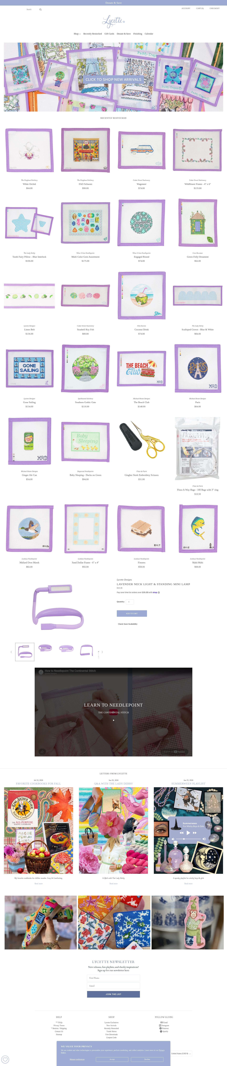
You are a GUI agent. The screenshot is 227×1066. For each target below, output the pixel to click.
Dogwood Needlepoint (85, 471)
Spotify (165, 1031)
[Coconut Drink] (141, 295)
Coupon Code (111, 1038)
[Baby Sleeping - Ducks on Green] (85, 441)
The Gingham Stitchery (29, 180)
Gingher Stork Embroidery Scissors (142, 475)
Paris (197, 402)
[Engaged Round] (141, 222)
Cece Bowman (198, 253)
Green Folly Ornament (197, 256)
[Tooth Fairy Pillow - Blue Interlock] (29, 222)
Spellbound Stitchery (85, 399)
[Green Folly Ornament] (197, 222)
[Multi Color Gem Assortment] (85, 222)
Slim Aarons (141, 326)
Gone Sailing (29, 402)
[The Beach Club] (141, 368)
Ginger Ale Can (29, 475)
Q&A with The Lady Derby (113, 783)
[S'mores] (141, 528)
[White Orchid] (29, 150)
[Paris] (197, 368)
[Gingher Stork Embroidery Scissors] (141, 441)
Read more (39, 884)
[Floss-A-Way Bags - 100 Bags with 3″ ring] (197, 448)
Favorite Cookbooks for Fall (38, 783)
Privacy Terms (59, 1026)
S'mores (141, 562)
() (200, 8)
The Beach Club (141, 402)
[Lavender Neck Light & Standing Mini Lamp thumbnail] (24, 652)
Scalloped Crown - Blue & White (198, 329)
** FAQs (59, 1023)
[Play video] (113, 720)
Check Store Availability (127, 624)
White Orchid (29, 184)
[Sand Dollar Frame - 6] (85, 528)
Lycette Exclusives (111, 1023)
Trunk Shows (112, 1031)
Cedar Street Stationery (141, 180)
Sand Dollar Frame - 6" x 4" (85, 562)
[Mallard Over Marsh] (29, 528)
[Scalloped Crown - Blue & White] (197, 295)
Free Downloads (111, 1034)
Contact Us (59, 1031)
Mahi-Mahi (197, 562)
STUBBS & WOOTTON (41, 920)
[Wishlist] (5, 1059)
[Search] (40, 9)
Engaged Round (141, 256)
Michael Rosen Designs (141, 399)
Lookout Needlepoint (29, 559)
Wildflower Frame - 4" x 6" (198, 184)
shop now (41, 925)
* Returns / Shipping (59, 1028)
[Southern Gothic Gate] (85, 368)
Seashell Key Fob (85, 329)
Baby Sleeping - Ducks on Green (85, 475)
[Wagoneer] (141, 150)
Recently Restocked (111, 1028)
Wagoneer (141, 184)
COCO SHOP (114, 920)
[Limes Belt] (29, 295)
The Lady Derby (29, 253)
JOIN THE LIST (113, 994)
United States (179, 1054)
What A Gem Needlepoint (85, 253)
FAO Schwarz (85, 184)
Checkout (215, 8)
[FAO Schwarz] (85, 150)
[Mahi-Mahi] (197, 528)
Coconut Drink (142, 329)
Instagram (165, 1026)
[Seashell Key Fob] (85, 295)
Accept (112, 1059)
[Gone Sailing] (29, 368)
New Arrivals (111, 1026)
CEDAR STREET (187, 920)
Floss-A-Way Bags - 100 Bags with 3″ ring (197, 489)
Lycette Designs (29, 326)
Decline (147, 1059)
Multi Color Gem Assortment (85, 256)
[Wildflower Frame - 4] (197, 150)
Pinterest (165, 1028)
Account (186, 8)
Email (165, 1023)
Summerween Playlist (188, 783)
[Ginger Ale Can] (29, 441)
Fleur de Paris (141, 471)
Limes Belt (29, 329)
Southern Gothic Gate (85, 402)
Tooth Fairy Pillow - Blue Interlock (29, 256)
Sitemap (59, 1034)
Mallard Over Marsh (29, 562)
